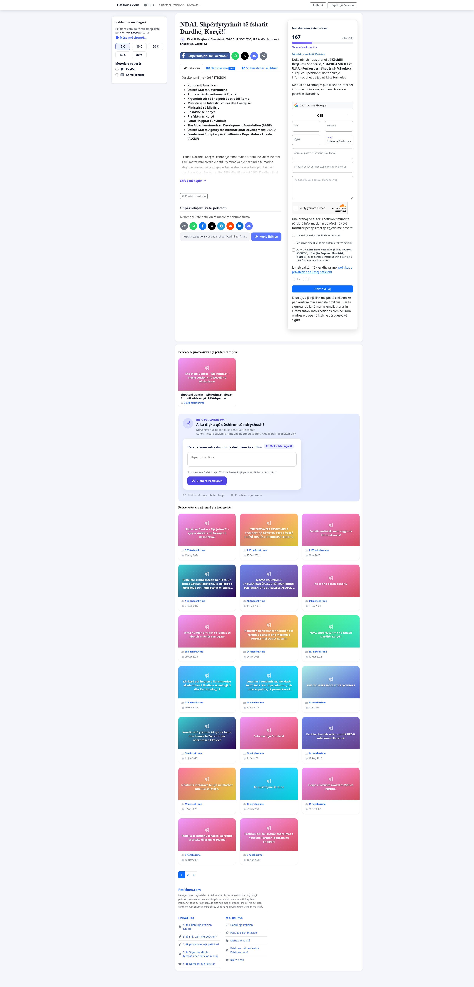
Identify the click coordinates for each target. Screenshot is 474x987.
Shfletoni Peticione (171, 5)
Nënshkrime (222, 68)
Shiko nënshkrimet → (304, 47)
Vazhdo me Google (313, 105)
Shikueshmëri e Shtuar (261, 68)
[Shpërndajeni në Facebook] (202, 226)
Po (298, 279)
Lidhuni (318, 5)
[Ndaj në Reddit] (230, 226)
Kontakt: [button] (192, 5)
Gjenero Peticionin (209, 481)
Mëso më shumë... (133, 38)
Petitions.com (128, 5)
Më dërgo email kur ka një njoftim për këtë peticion (324, 243)
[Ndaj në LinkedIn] (239, 226)
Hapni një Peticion (342, 5)
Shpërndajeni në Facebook (208, 56)
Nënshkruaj (322, 289)
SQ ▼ (151, 5)
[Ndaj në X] (245, 56)
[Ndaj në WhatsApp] (235, 56)
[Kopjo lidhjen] (263, 56)
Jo (309, 279)
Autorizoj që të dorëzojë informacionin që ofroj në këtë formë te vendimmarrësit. (324, 255)
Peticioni (193, 68)
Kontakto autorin (195, 196)
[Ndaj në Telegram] (221, 226)
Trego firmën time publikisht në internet (318, 235)
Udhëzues (186, 918)
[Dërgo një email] (254, 56)
